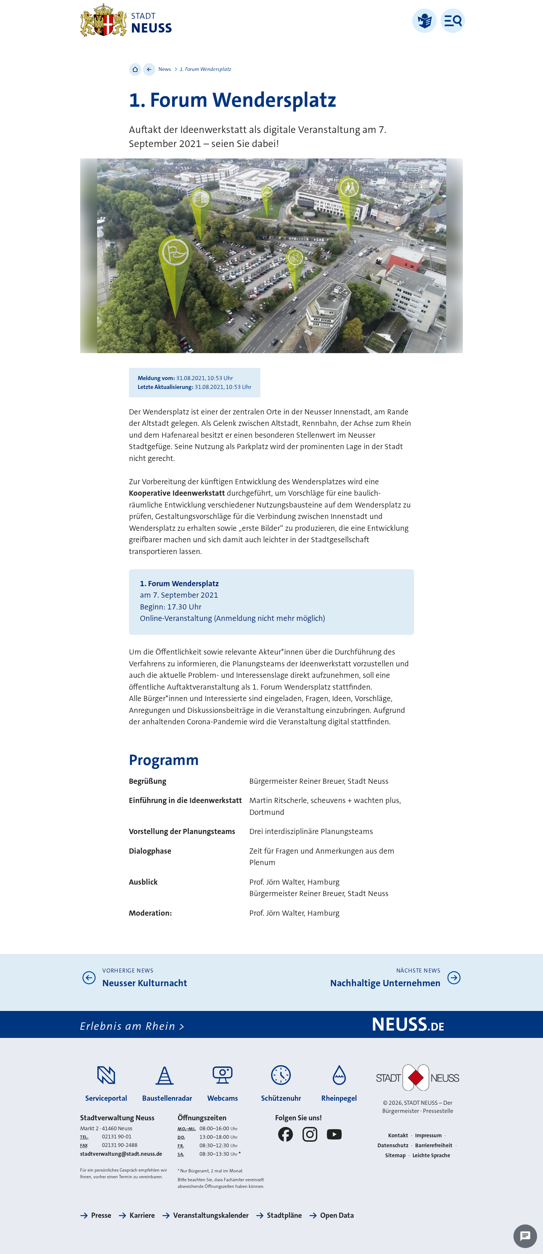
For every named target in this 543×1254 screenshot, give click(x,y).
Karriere (142, 1215)
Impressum (428, 1135)
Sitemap (395, 1155)
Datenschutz (393, 1145)
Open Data (337, 1215)
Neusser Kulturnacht (144, 983)
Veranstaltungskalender (211, 1215)
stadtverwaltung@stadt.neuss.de (121, 1154)
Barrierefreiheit (433, 1145)
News (164, 69)
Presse (101, 1215)
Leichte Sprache (431, 1155)
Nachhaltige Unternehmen (385, 983)
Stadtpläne (284, 1215)
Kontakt (398, 1135)
